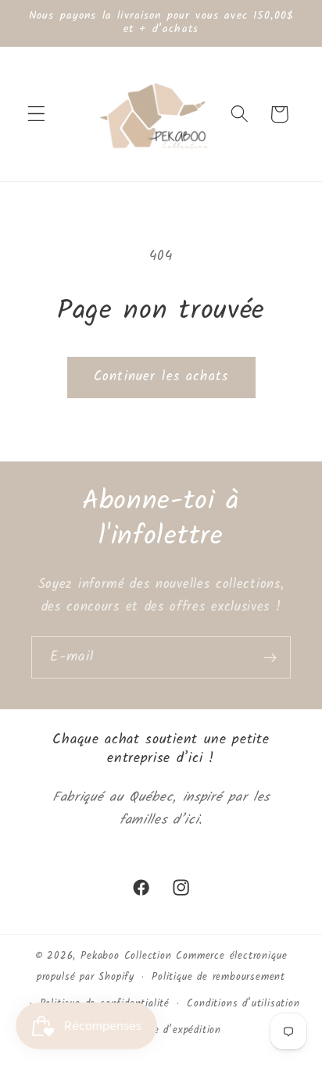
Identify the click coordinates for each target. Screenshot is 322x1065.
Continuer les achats (161, 376)
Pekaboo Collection (126, 956)
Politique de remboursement (218, 977)
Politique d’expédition (169, 1030)
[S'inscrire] (270, 657)
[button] (36, 114)
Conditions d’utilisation (243, 1004)
